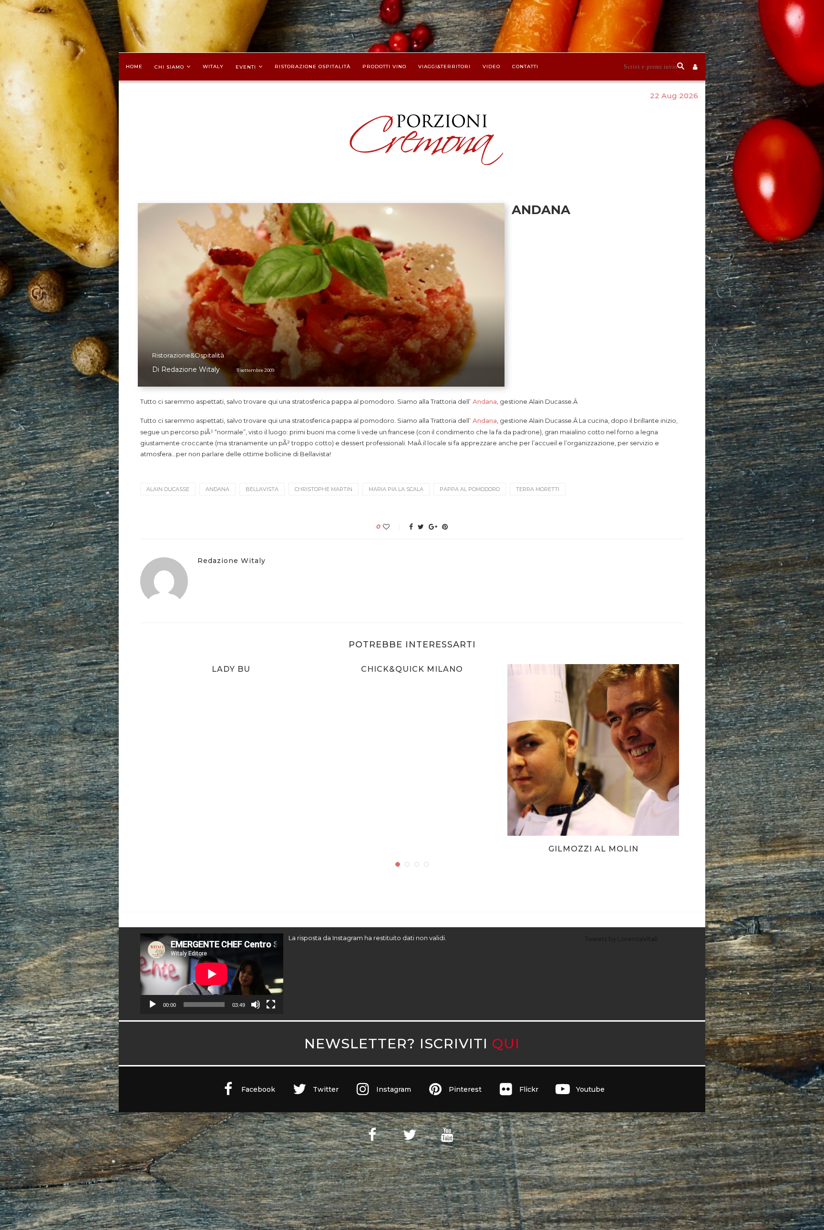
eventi (246, 67)
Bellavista (262, 489)
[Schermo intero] (271, 1004)
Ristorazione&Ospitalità (188, 355)
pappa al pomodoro (470, 489)
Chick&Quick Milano (412, 669)
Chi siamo (169, 67)
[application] (211, 973)
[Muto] (255, 1004)
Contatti (525, 66)
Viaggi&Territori (444, 66)
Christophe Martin (323, 489)
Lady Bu (231, 669)
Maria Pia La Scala (396, 489)
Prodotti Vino (384, 66)
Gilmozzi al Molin (593, 848)
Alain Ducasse (167, 489)
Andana (484, 401)
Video (491, 66)
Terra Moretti (537, 489)
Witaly (213, 66)
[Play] (152, 1004)
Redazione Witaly (190, 369)
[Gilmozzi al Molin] (593, 750)
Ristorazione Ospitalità (312, 66)
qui (506, 1043)
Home (134, 66)
